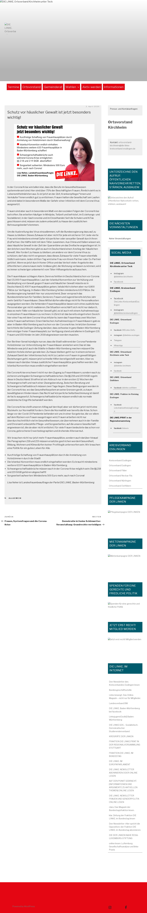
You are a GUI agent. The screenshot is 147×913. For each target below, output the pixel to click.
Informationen (114, 87)
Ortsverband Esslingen (120, 465)
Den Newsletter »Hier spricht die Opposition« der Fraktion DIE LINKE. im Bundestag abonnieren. (125, 826)
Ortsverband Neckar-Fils (120, 475)
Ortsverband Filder (118, 470)
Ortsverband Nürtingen (120, 480)
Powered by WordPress (23, 906)
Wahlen (70, 87)
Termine (13, 87)
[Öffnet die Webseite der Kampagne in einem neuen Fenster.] (125, 521)
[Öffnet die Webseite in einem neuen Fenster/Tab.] (125, 647)
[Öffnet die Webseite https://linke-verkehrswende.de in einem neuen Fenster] (125, 205)
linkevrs (125, 428)
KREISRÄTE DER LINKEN (121, 736)
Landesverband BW (118, 703)
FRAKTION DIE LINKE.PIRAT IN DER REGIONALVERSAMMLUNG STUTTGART (124, 744)
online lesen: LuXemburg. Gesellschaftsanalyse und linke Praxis (123, 846)
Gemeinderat (53, 87)
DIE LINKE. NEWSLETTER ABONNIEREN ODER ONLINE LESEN (123, 772)
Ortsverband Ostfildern (120, 486)
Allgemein (15, 498)
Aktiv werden (91, 87)
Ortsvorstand (31, 87)
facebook (118, 281)
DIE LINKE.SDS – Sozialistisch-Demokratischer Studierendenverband (123, 728)
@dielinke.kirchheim (123, 276)
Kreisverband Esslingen (120, 460)
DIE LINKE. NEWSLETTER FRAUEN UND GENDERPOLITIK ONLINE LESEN (124, 798)
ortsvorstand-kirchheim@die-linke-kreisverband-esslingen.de (122, 145)
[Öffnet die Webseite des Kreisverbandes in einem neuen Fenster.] (125, 609)
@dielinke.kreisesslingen (126, 313)
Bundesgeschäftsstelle (120, 690)
